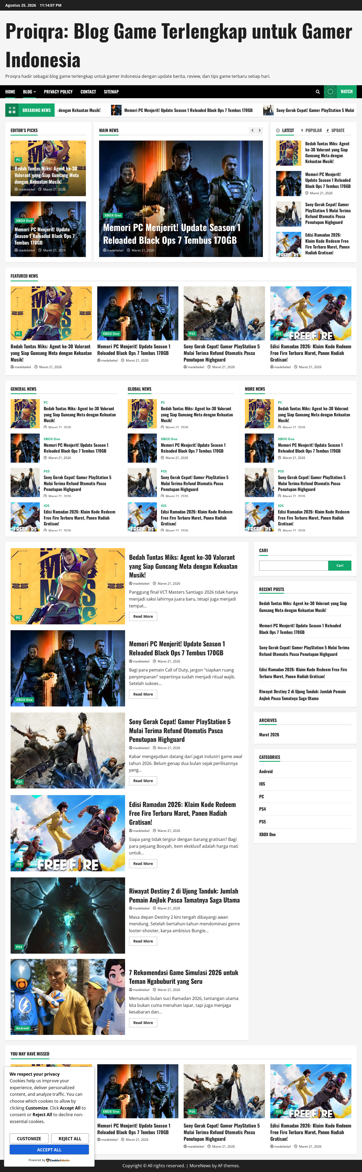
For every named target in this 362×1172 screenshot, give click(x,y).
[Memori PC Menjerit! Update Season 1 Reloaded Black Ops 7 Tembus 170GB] (181, 199)
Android (22, 1028)
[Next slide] (259, 130)
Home (10, 91)
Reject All (70, 1139)
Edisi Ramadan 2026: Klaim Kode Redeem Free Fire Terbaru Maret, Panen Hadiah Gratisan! (288, 244)
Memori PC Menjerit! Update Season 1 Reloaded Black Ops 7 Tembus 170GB (125, 110)
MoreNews (200, 1166)
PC (18, 159)
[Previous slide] (252, 130)
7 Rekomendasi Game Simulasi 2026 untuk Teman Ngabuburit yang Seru (68, 997)
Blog (27, 91)
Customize (29, 1139)
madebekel (115, 250)
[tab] (288, 131)
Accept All (49, 1150)
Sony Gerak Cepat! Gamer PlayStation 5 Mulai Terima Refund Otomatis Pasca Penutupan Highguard (288, 214)
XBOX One (113, 215)
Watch (347, 91)
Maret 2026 (269, 734)
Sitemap (111, 91)
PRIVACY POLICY (58, 91)
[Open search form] (318, 92)
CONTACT (88, 91)
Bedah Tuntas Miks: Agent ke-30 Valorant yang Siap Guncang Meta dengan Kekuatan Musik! (47, 175)
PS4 (19, 947)
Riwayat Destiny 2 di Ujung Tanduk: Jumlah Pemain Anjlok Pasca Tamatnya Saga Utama (68, 915)
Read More (145, 617)
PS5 (192, 333)
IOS (278, 333)
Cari (263, 550)
